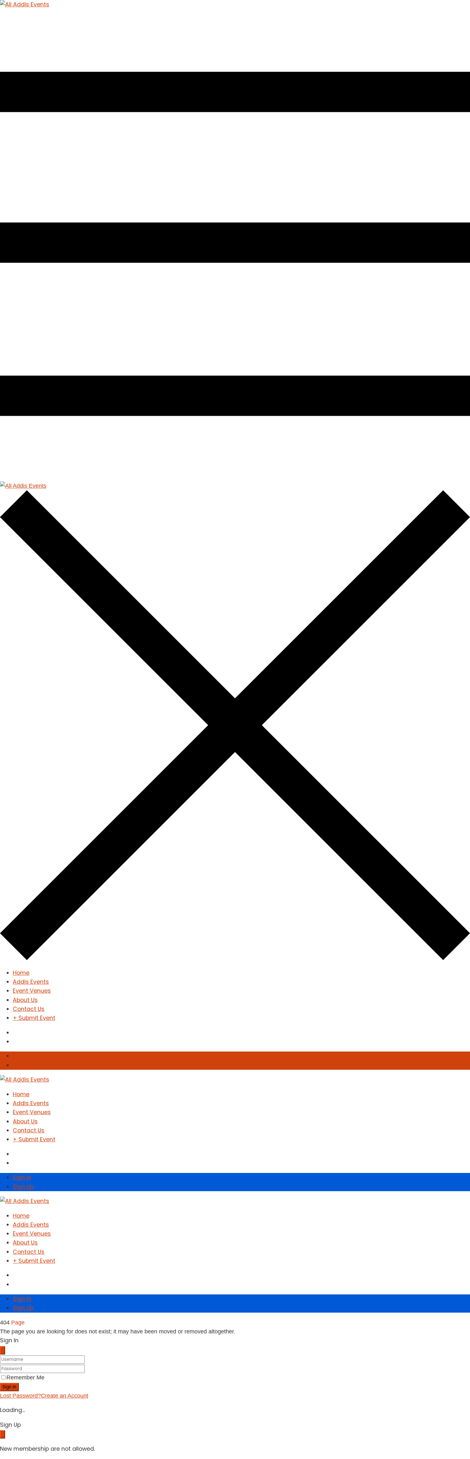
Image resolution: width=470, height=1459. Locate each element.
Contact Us (28, 1009)
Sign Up (23, 1065)
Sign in (9, 1387)
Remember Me (25, 1377)
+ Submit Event (34, 1018)
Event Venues (32, 991)
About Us (25, 1000)
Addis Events (31, 982)
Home (21, 973)
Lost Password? (20, 1396)
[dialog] (235, 1436)
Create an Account (64, 1396)
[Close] (2, 1350)
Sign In (22, 1056)
